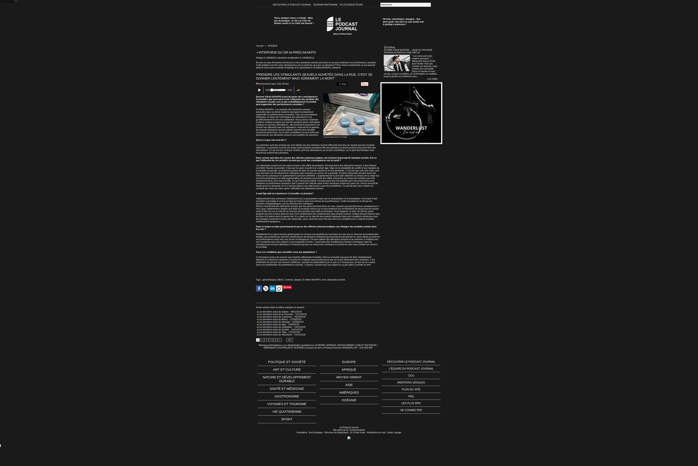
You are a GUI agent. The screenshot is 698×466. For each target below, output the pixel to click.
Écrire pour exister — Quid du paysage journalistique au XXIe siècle (408, 51)
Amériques (349, 392)
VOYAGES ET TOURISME (286, 404)
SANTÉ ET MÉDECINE (287, 389)
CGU (411, 375)
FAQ (411, 396)
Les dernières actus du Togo (272, 332)
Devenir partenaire (325, 4)
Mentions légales (411, 382)
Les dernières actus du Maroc (273, 319)
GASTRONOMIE (287, 396)
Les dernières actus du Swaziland (275, 334)
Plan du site (411, 389)
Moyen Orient (349, 377)
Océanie (349, 400)
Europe (349, 362)
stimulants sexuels (336, 279)
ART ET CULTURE (287, 369)
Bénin (281, 279)
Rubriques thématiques (270, 345)
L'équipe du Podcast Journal (411, 368)
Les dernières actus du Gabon (273, 311)
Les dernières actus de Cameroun (275, 317)
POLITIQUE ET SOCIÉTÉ (287, 362)
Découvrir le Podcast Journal (292, 4)
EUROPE (320, 345)
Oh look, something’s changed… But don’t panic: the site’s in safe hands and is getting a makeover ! (403, 22)
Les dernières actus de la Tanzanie (275, 314)
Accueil (260, 46)
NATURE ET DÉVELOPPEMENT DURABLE (287, 379)
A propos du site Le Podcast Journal (323, 347)
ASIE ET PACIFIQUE (366, 345)
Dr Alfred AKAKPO (311, 279)
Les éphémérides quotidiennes (298, 345)
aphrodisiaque (269, 279)
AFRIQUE (272, 46)
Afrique (349, 369)
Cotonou (289, 279)
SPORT (286, 419)
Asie (349, 385)
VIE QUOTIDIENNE (286, 411)
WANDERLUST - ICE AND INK (357, 347)
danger (297, 279)
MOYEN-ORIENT (346, 345)
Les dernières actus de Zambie (273, 329)
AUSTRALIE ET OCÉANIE (291, 347)
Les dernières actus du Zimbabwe (275, 327)
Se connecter (411, 410)
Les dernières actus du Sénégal (274, 322)
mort (324, 279)
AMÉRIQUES (269, 347)
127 (290, 340)
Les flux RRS (411, 403)
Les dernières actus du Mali (272, 324)
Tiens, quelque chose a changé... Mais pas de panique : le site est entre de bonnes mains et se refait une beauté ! (294, 21)
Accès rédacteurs (351, 4)
